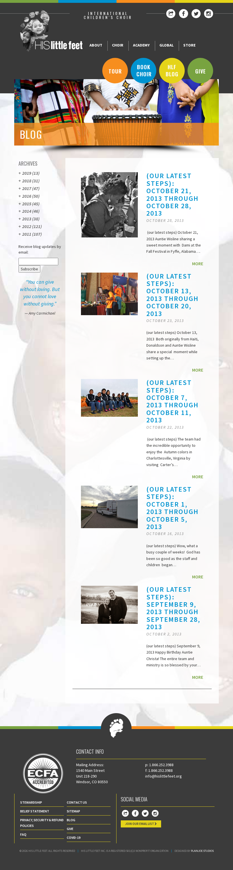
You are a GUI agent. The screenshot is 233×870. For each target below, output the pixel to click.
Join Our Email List (140, 824)
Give (200, 71)
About (96, 45)
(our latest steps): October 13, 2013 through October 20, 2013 (172, 295)
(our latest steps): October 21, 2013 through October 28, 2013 (172, 194)
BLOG (71, 820)
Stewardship (31, 802)
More (197, 263)
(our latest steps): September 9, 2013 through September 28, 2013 (173, 608)
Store (189, 45)
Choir (117, 45)
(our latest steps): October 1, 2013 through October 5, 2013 (172, 508)
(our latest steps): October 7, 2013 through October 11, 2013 (172, 401)
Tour (115, 71)
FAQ (23, 834)
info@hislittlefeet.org (163, 776)
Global (166, 45)
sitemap (73, 811)
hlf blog (172, 70)
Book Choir (144, 70)
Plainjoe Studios (202, 851)
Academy (141, 45)
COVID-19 (73, 837)
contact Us (77, 802)
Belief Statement (34, 811)
